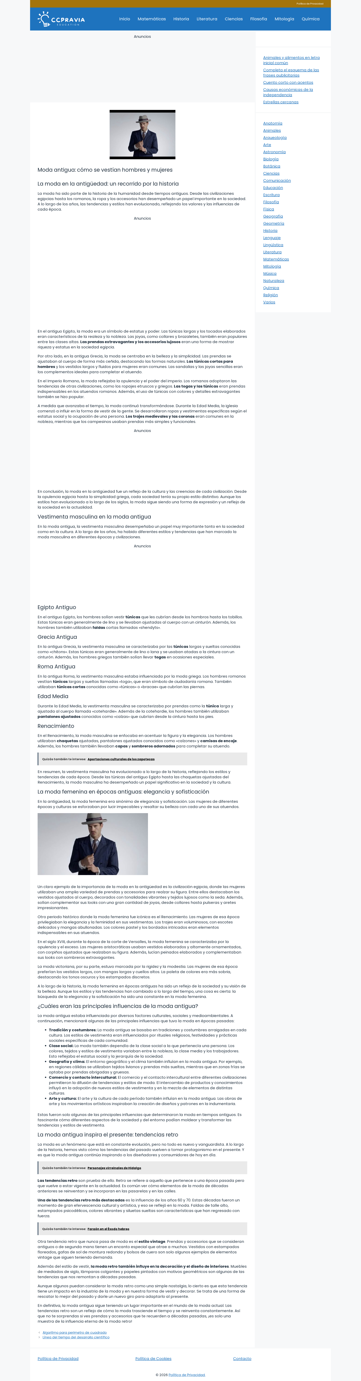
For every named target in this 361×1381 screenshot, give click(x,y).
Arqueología (275, 137)
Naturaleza (273, 280)
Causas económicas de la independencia (288, 92)
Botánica (271, 166)
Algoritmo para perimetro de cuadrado (75, 1332)
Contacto (242, 1358)
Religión (270, 295)
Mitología (284, 19)
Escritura (271, 194)
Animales (272, 130)
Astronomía (274, 152)
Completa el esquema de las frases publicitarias (291, 72)
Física (268, 209)
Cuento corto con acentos (288, 82)
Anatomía (272, 123)
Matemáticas (152, 19)
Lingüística (273, 245)
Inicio (124, 19)
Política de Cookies (153, 1358)
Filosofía (258, 19)
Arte (267, 144)
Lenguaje (272, 237)
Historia (181, 19)
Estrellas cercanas (281, 102)
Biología (271, 159)
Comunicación (277, 180)
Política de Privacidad (310, 3)
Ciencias (234, 19)
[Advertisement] (142, 69)
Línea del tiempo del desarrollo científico (76, 1337)
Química (311, 19)
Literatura (207, 19)
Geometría (273, 223)
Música (270, 273)
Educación (273, 187)
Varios (269, 302)
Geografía (273, 216)
